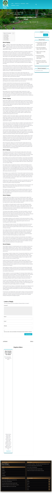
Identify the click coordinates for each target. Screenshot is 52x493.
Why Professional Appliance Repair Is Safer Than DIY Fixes (34, 465)
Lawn (18, 14)
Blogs (17, 5)
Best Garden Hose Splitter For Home (8, 353)
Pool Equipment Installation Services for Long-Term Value (9, 486)
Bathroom (23, 3)
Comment (6, 305)
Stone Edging (6, 38)
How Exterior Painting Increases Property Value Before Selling (41, 57)
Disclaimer (3, 473)
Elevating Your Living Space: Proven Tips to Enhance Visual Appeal (42, 62)
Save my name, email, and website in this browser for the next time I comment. (18, 331)
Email (5, 321)
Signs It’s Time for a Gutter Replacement (32, 467)
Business (28, 481)
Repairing (13, 5)
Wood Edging (6, 39)
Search (41, 31)
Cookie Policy (3, 475)
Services (28, 483)
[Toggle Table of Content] (13, 33)
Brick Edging (6, 37)
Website (5, 325)
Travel (28, 489)
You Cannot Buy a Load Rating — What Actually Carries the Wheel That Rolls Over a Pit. (42, 44)
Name (5, 316)
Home (12, 3)
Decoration (28, 486)
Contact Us (17, 3)
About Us (3, 468)
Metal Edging (6, 34)
